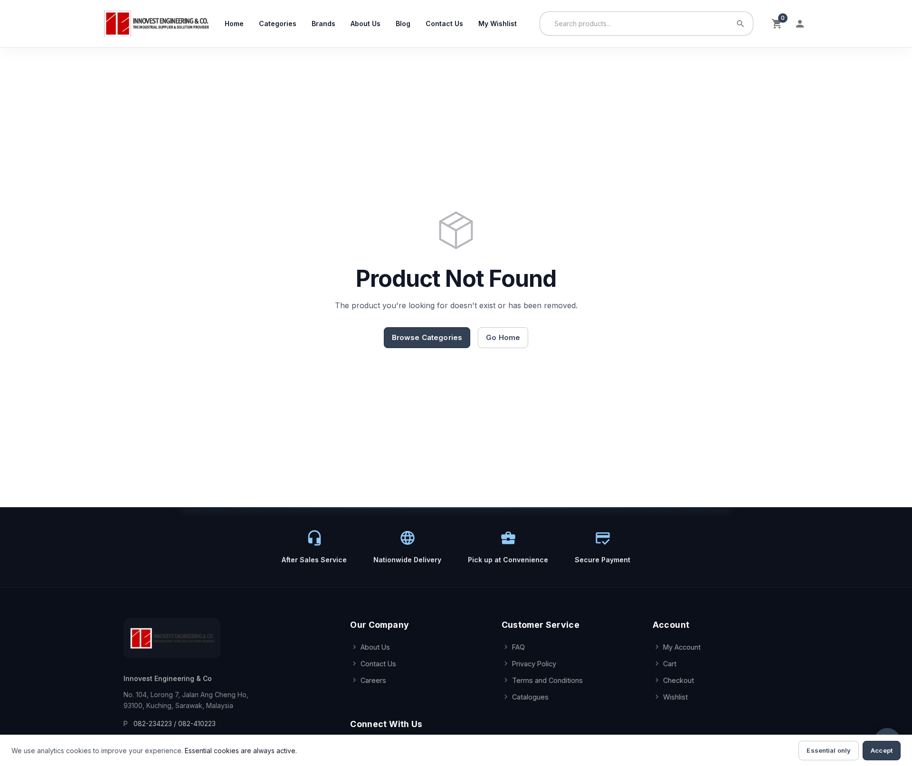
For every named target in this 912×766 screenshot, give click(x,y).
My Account (682, 647)
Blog (403, 23)
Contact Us (444, 23)
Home (234, 23)
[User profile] (799, 23)
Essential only (829, 750)
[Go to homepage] (156, 23)
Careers (373, 680)
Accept (882, 750)
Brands (323, 23)
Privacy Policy (534, 664)
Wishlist (675, 697)
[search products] (740, 23)
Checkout (678, 680)
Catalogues (530, 697)
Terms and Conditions (547, 680)
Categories (277, 23)
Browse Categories (427, 337)
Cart (669, 664)
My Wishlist (497, 23)
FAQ (518, 647)
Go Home (503, 337)
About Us (365, 23)
